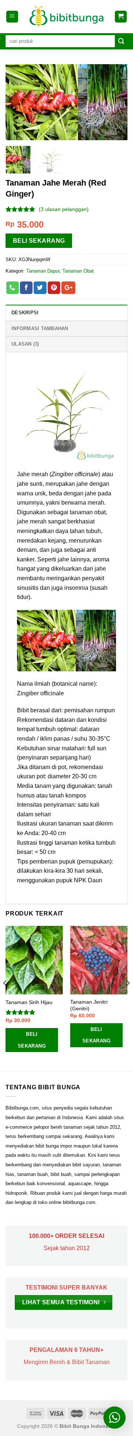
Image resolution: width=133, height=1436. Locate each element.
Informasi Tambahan (39, 328)
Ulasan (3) (25, 344)
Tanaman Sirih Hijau (29, 1002)
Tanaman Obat (78, 271)
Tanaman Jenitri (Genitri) (89, 1005)
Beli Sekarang (39, 241)
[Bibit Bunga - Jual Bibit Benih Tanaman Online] (66, 16)
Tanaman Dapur (42, 271)
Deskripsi (24, 312)
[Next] (115, 102)
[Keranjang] (121, 17)
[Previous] (17, 102)
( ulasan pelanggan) (64, 209)
